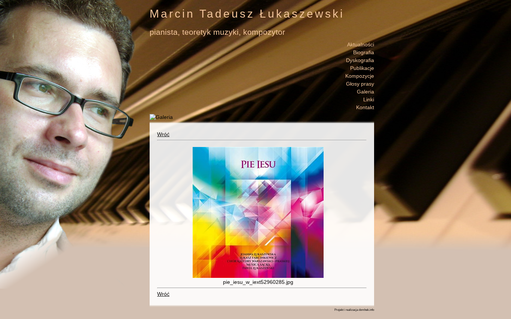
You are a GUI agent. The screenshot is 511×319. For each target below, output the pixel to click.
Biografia (363, 52)
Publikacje (362, 68)
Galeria (365, 92)
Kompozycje (359, 76)
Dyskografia (360, 60)
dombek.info (366, 310)
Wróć (163, 134)
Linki (368, 99)
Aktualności (360, 44)
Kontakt (365, 107)
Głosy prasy (360, 84)
